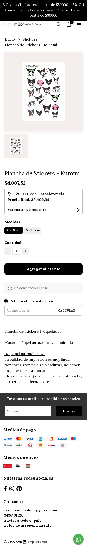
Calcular (66, 310)
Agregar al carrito (44, 269)
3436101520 (13, 515)
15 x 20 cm (32, 230)
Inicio (10, 39)
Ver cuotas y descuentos (27, 210)
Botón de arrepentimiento (28, 525)
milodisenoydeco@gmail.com (30, 510)
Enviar (69, 411)
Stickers (30, 39)
